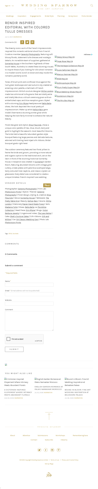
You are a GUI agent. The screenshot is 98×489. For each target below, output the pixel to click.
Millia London (47, 91)
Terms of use (55, 460)
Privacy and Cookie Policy (70, 460)
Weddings (10, 16)
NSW (10, 233)
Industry (64, 440)
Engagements (35, 16)
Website (8, 300)
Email (22, 291)
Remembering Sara (80, 435)
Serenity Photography (30, 54)
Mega (51, 464)
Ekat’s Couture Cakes (19, 216)
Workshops (60, 435)
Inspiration (21, 16)
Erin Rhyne (23, 103)
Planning (60, 16)
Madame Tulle (11, 207)
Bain (41, 109)
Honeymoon (73, 16)
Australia (15, 233)
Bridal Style (49, 16)
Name (8, 281)
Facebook (22, 42)
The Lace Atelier (44, 213)
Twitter (27, 42)
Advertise (26, 435)
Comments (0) (10, 42)
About (12, 435)
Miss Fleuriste (35, 125)
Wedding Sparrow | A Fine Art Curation (49, 6)
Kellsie (36, 109)
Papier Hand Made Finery (33, 204)
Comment (9, 310)
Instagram (52, 450)
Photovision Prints (13, 192)
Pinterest (32, 42)
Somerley (39, 162)
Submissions (43, 435)
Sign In (7, 6)
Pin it (47, 185)
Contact (34, 440)
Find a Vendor (87, 16)
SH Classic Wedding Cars (27, 219)
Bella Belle (46, 103)
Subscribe (49, 440)
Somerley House (12, 63)
